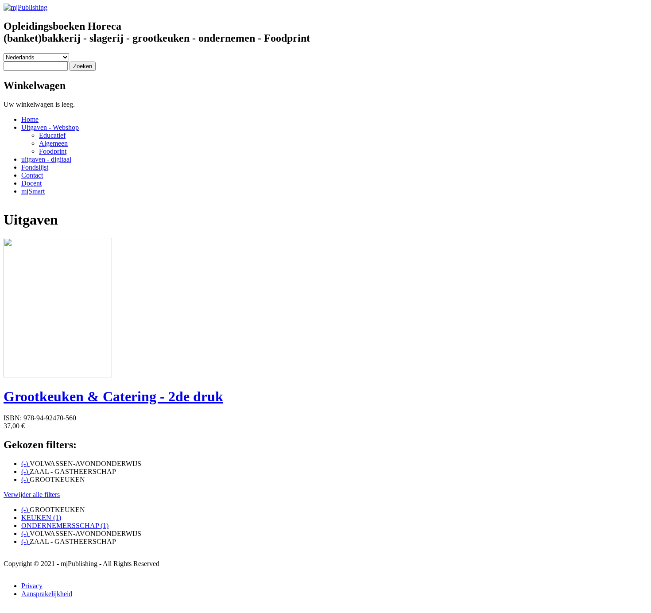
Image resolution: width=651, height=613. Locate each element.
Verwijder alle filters (32, 494)
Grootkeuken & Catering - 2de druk (113, 396)
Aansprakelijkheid (46, 593)
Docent (31, 183)
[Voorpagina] (25, 7)
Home (30, 119)
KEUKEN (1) (41, 517)
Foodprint (52, 151)
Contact (32, 175)
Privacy (32, 586)
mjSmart (33, 191)
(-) (25, 463)
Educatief (52, 135)
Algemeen (53, 143)
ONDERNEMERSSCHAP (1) (64, 525)
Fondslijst (34, 167)
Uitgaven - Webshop (50, 127)
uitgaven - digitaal (46, 159)
